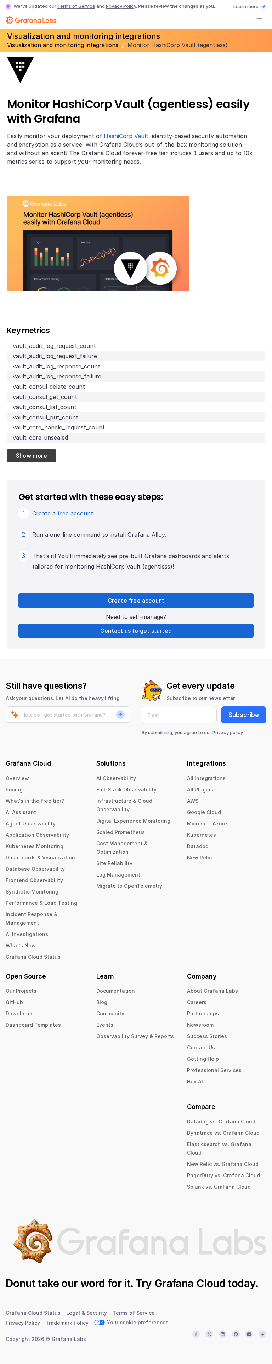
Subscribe (243, 714)
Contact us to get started (136, 630)
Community (110, 1013)
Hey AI (195, 1081)
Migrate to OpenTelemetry (129, 886)
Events (104, 1025)
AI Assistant (21, 812)
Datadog (198, 846)
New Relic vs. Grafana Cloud (223, 1164)
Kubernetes (201, 835)
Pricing (14, 790)
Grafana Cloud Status (33, 957)
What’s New (21, 945)
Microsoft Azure (207, 824)
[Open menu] (259, 21)
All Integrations (206, 778)
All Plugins (200, 790)
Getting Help (203, 1059)
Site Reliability (114, 863)
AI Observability (116, 778)
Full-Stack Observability (126, 790)
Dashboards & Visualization (40, 858)
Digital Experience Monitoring (133, 821)
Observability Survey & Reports (135, 1036)
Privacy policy (227, 732)
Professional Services (214, 1070)
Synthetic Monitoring (32, 892)
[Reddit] (262, 1334)
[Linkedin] (223, 1334)
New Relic (199, 858)
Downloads (20, 1013)
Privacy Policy (121, 6)
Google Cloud (204, 812)
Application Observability (37, 835)
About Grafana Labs (212, 991)
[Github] (236, 1334)
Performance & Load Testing (41, 903)
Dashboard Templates (33, 1025)
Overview (17, 778)
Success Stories (207, 1036)
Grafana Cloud (189, 1283)
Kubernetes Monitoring (34, 846)
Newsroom (200, 1025)
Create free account (136, 600)
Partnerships (203, 1013)
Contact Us (201, 1047)
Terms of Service (76, 6)
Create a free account (62, 513)
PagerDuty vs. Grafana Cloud (223, 1175)
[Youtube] (249, 1334)
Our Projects (21, 991)
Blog (101, 1002)
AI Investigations (27, 934)
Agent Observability (31, 824)
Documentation (115, 991)
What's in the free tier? (35, 801)
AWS (192, 801)
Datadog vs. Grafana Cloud (221, 1121)
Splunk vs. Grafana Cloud (219, 1187)
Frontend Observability (34, 880)
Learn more (246, 6)
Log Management (118, 875)
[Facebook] (196, 1334)
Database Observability (35, 869)
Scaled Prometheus (120, 832)
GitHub (14, 1002)
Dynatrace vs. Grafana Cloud (223, 1133)
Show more (31, 455)
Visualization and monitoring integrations (63, 45)
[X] (209, 1334)
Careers (196, 1002)
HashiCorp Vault (126, 136)
